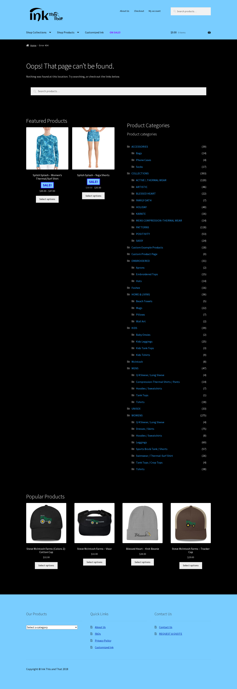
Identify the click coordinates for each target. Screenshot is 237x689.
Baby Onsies (143, 334)
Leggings (141, 442)
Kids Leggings (144, 341)
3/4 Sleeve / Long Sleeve (150, 375)
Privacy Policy (103, 640)
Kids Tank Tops (145, 348)
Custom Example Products (147, 247)
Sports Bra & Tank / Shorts (151, 449)
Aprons (140, 267)
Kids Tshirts (143, 355)
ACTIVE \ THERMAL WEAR (151, 180)
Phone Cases (143, 160)
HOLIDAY (141, 207)
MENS (135, 368)
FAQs (98, 633)
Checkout (139, 11)
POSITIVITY (143, 234)
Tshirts (140, 402)
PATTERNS (142, 227)
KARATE (141, 213)
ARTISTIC (141, 187)
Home (33, 45)
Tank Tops (142, 395)
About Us (124, 11)
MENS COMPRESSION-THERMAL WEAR (159, 220)
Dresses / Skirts (145, 428)
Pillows (140, 314)
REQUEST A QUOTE (170, 633)
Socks (139, 166)
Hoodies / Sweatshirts (149, 388)
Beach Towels (144, 301)
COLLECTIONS (140, 173)
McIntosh (137, 361)
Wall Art (141, 321)
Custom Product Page (144, 254)
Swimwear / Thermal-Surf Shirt (154, 455)
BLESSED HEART (146, 193)
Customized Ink (94, 32)
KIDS (134, 328)
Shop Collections (36, 32)
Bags (139, 153)
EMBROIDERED (141, 261)
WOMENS (137, 415)
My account (154, 11)
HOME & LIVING (141, 294)
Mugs (139, 308)
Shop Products (65, 32)
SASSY (139, 240)
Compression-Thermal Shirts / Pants (158, 382)
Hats (139, 281)
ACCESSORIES (140, 146)
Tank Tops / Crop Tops (149, 462)
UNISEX (136, 408)
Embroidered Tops (147, 274)
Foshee (136, 287)
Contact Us (165, 627)
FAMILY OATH (144, 200)
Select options (47, 199)
